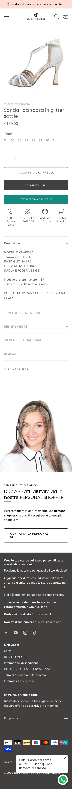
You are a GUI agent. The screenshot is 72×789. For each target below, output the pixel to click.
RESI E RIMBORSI (16, 657)
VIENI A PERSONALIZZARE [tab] (23, 340)
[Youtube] (16, 632)
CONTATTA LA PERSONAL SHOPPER (29, 535)
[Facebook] (6, 632)
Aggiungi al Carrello (36, 173)
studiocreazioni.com (17, 104)
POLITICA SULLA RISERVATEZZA (27, 669)
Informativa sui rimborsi (19, 681)
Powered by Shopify (48, 773)
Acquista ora (35, 185)
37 (26, 140)
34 (6, 140)
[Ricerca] (56, 17)
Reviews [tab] (10, 354)
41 (54, 140)
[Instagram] (25, 632)
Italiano (8, 762)
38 (33, 140)
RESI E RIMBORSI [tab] (16, 327)
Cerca (7, 651)
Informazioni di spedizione (21, 663)
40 (47, 140)
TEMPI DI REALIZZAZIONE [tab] (22, 313)
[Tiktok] (35, 632)
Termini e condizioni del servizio (25, 675)
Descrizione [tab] (12, 243)
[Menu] (6, 16)
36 (19, 140)
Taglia (8, 134)
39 (40, 140)
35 (13, 140)
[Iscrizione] (66, 719)
